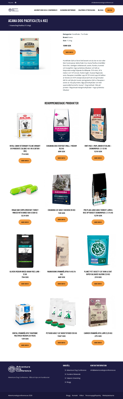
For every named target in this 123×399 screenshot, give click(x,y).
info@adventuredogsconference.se (102, 2)
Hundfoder (76, 34)
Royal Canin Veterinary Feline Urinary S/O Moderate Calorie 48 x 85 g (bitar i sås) (25, 148)
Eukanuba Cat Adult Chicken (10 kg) (61, 210)
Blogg (100, 10)
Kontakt (75, 395)
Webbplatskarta (108, 395)
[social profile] (15, 2)
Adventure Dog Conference (45, 10)
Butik (110, 10)
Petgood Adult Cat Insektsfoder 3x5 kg (61, 333)
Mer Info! (69, 52)
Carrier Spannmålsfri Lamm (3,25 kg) (98, 333)
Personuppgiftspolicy (93, 395)
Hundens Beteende (67, 10)
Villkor (81, 395)
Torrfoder (84, 34)
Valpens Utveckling (86, 10)
